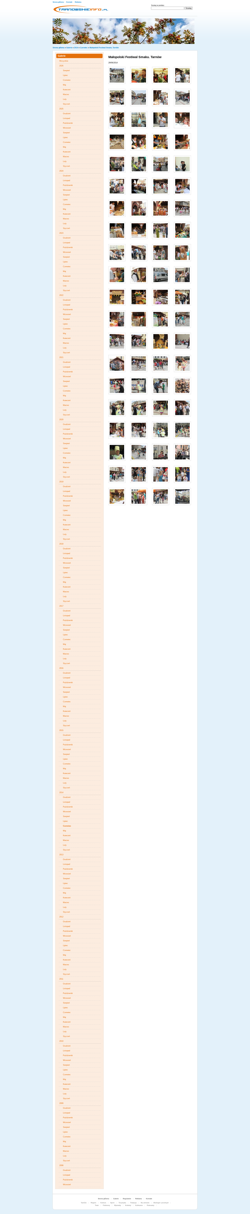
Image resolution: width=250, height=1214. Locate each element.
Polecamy (150, 1205)
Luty (65, 99)
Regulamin (127, 1199)
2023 (61, 233)
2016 (61, 668)
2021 (61, 357)
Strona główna (58, 2)
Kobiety (128, 1205)
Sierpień (66, 70)
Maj (64, 85)
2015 (61, 730)
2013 (61, 855)
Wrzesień (67, 128)
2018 (61, 544)
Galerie (69, 48)
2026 (61, 66)
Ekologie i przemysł (161, 1203)
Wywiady (117, 1205)
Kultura (103, 1203)
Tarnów (84, 1203)
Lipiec (65, 75)
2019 (61, 482)
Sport (112, 1203)
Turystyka (122, 1203)
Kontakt (69, 2)
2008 (61, 1165)
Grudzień (66, 113)
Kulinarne (139, 1205)
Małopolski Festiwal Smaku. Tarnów (104, 48)
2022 (61, 295)
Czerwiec (84, 48)
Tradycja (133, 1203)
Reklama (78, 2)
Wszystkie (63, 61)
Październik (68, 123)
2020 (61, 419)
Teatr (97, 1205)
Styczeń (66, 104)
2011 (61, 979)
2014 (76, 48)
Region (93, 1203)
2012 (61, 917)
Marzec (66, 94)
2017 (61, 606)
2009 (61, 1103)
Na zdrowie (145, 1203)
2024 (61, 171)
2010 (61, 1041)
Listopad (66, 118)
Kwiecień (66, 90)
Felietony (106, 1205)
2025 (61, 109)
